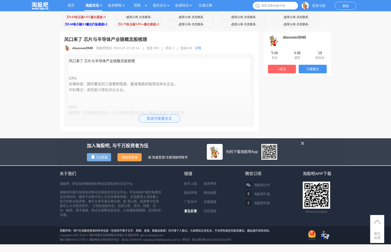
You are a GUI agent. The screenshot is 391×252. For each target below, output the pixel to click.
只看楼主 (312, 69)
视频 (137, 5)
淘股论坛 (92, 5)
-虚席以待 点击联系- (138, 17)
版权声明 (190, 192)
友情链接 (210, 201)
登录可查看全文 (159, 118)
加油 (186, 48)
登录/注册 (319, 5)
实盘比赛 (205, 5)
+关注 (282, 69)
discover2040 (294, 37)
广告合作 (190, 201)
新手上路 (190, 183)
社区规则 (210, 211)
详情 (198, 48)
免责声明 (210, 183)
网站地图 (210, 192)
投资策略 (115, 5)
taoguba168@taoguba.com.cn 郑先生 (166, 239)
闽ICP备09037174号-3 (74, 239)
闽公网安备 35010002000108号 (211, 239)
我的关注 (159, 5)
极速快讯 (182, 5)
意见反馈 (190, 211)
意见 (377, 236)
